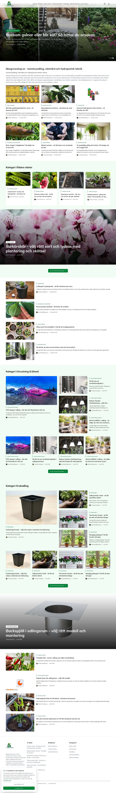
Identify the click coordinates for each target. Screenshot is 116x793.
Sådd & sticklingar (74, 4)
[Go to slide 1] (109, 58)
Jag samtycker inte (19, 784)
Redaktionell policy (42, 783)
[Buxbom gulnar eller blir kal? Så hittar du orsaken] (58, 32)
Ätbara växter (47, 4)
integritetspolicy (7, 780)
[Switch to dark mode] (108, 3)
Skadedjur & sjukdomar (13, 30)
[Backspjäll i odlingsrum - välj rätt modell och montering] (58, 621)
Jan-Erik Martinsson (53, 752)
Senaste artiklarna (38, 4)
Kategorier (73, 743)
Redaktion (51, 743)
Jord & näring (84, 4)
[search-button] (105, 4)
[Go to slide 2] (111, 58)
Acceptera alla (19, 788)
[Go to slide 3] (113, 58)
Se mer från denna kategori (57, 270)
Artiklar (29, 743)
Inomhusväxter (47, 105)
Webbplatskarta (52, 783)
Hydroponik (81, 105)
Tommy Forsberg (10, 639)
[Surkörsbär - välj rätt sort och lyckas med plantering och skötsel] (58, 237)
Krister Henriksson (10, 44)
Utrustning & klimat (57, 4)
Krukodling (66, 4)
